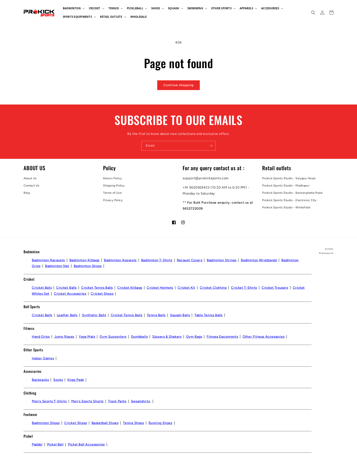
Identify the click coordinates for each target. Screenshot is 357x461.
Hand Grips (41, 337)
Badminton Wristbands (259, 260)
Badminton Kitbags (84, 260)
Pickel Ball (55, 444)
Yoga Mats (87, 337)
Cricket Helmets (160, 288)
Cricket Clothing (213, 288)
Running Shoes (160, 423)
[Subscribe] (210, 146)
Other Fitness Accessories (263, 337)
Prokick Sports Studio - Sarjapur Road (288, 178)
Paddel (37, 444)
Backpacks (40, 380)
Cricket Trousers (275, 288)
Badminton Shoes (88, 266)
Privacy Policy (113, 200)
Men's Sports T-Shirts (49, 401)
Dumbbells (139, 337)
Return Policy (112, 178)
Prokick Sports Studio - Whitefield (286, 207)
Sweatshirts (141, 401)
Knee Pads (75, 380)
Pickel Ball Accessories (86, 444)
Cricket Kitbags (129, 288)
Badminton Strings (221, 260)
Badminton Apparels (120, 260)
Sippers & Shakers (166, 337)
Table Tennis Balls (208, 315)
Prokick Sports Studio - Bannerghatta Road (292, 193)
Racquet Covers (189, 260)
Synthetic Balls (94, 315)
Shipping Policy (114, 185)
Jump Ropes (64, 337)
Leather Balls (67, 315)
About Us (30, 178)
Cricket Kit (186, 288)
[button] (73, 8)
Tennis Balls (156, 315)
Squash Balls (180, 315)
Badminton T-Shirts (156, 260)
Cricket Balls (66, 288)
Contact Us (31, 185)
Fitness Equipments (222, 337)
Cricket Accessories (70, 294)
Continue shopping (178, 85)
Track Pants (117, 401)
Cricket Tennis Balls (97, 288)
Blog (27, 193)
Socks (58, 380)
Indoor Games (43, 358)
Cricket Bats (42, 288)
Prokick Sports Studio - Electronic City (289, 200)
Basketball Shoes (105, 423)
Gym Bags (194, 337)
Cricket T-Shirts (244, 288)
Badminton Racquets (48, 260)
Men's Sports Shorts (87, 401)
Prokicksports (326, 253)
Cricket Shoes (102, 294)
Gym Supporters (113, 337)
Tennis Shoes (133, 423)
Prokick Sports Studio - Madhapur (285, 185)
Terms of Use (112, 193)
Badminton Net (57, 266)
